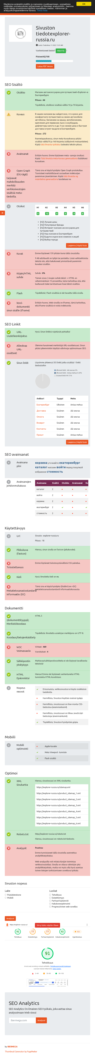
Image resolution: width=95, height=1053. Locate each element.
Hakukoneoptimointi (61, 904)
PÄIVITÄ (60, 51)
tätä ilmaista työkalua (50, 144)
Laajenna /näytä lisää (77, 245)
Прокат (40, 435)
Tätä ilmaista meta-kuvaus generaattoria (59, 158)
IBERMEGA (12, 1046)
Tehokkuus (57, 895)
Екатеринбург (43, 405)
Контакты (41, 429)
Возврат (41, 423)
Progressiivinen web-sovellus (65, 907)
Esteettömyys (58, 898)
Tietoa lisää (42, 10)
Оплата (40, 417)
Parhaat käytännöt (60, 901)
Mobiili (10, 898)
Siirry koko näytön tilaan (48, 925)
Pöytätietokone (14, 895)
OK (83, 3)
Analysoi (10, 918)
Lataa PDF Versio (45, 66)
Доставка (41, 411)
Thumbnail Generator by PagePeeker (21, 1051)
